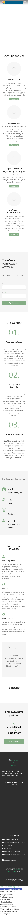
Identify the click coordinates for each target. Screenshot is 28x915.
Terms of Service (12, 871)
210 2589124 (14, 726)
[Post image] (14, 69)
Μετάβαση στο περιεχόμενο (9, 887)
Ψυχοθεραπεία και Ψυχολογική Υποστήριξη (14, 170)
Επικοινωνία (15, 741)
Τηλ (3, 293)
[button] (11, 889)
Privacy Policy (17, 869)
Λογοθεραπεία (14, 123)
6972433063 (14, 733)
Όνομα (4, 284)
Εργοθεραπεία (14, 79)
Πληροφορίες (14, 99)
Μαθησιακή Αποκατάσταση (14, 211)
